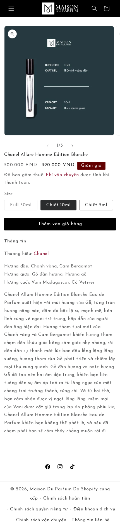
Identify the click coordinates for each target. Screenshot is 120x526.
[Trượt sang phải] (72, 146)
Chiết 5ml (96, 205)
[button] (11, 8)
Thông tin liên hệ (90, 520)
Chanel (41, 254)
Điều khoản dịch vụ (94, 509)
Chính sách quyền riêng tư (39, 509)
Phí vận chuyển (62, 175)
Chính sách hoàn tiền (66, 498)
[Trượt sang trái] (48, 146)
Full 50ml (23, 206)
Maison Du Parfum (50, 489)
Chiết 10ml (58, 205)
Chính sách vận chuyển (41, 520)
